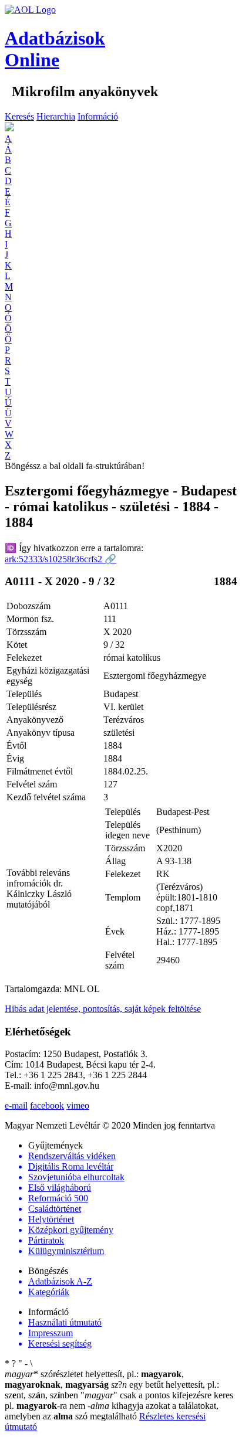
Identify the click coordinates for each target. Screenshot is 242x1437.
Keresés (19, 116)
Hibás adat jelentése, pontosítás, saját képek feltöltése (103, 1009)
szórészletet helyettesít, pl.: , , (94, 1379)
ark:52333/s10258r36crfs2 (60, 559)
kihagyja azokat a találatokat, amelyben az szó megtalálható (112, 1411)
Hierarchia (55, 116)
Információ (98, 116)
